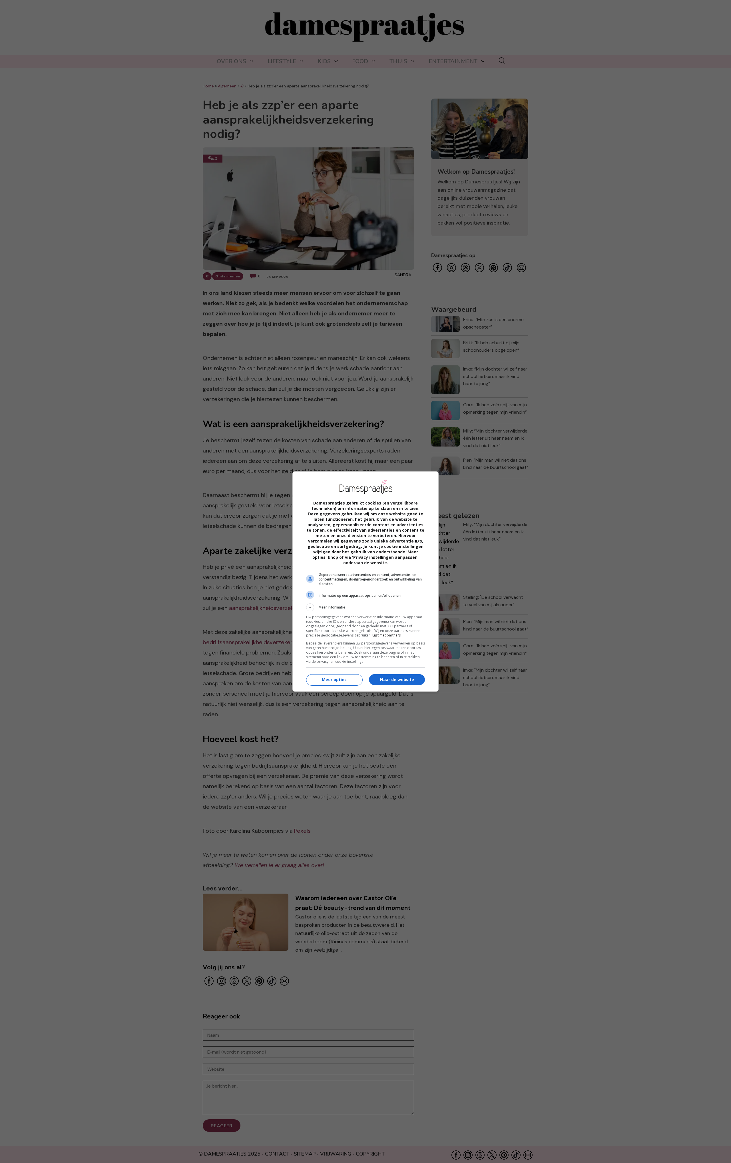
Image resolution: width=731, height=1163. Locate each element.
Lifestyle (282, 61)
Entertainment (453, 61)
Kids (324, 61)
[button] (365, 607)
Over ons (231, 61)
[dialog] (365, 581)
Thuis (398, 61)
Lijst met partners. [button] (386, 635)
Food (360, 61)
